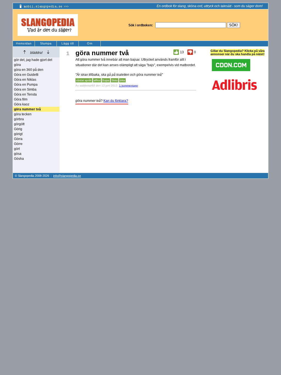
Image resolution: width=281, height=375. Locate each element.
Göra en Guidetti (26, 75)
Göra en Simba (25, 89)
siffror (97, 80)
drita (122, 80)
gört (17, 149)
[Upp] (24, 52)
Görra (18, 139)
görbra (19, 119)
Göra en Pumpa (26, 84)
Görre (18, 144)
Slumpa (46, 43)
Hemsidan (24, 43)
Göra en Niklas (25, 80)
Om (89, 43)
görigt (18, 134)
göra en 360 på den (28, 70)
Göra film (20, 99)
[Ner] (48, 52)
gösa (17, 154)
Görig (18, 129)
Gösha (19, 159)
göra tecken (23, 114)
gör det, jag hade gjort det (33, 60)
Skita (114, 80)
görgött (19, 124)
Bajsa (105, 80)
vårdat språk (84, 80)
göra (17, 65)
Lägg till (67, 43)
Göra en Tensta (25, 94)
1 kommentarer (128, 85)
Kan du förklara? (115, 101)
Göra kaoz (21, 104)
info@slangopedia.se (67, 175)
